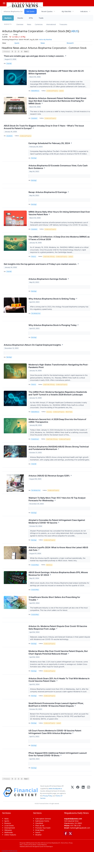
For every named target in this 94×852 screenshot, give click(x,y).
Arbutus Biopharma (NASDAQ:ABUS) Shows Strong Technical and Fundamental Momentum (59, 447)
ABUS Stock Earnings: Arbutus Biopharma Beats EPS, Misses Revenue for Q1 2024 (58, 573)
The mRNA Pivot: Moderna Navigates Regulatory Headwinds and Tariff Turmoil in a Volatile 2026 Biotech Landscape (58, 393)
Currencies (39, 24)
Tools (41, 18)
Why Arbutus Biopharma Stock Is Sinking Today (53, 299)
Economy (49, 411)
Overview (19, 24)
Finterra (33, 256)
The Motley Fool (35, 313)
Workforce (49, 565)
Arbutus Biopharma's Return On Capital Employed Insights (33, 345)
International (51, 24)
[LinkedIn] (83, 792)
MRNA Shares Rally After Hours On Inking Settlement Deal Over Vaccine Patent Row (59, 213)
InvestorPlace (35, 565)
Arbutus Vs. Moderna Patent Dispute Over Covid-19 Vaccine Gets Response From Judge (58, 627)
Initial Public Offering (48, 256)
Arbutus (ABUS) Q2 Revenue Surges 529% (50, 475)
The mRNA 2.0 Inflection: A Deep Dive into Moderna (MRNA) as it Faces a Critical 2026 (59, 238)
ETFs (31, 18)
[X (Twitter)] (72, 792)
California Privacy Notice (30, 844)
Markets (7, 18)
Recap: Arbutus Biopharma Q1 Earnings (49, 192)
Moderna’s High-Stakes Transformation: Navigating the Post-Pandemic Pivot (58, 365)
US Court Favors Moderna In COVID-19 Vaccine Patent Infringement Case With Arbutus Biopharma (55, 731)
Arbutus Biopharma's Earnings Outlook (49, 279)
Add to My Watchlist (45, 40)
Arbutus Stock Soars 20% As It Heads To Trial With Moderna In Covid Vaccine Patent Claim (59, 679)
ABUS (74, 31)
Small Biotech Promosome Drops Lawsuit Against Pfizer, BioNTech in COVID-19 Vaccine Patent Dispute (56, 704)
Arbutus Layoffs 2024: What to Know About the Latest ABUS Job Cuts (58, 548)
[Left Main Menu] (4, 3)
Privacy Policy (47, 796)
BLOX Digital (49, 846)
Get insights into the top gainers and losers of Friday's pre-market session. (41, 264)
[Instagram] (88, 792)
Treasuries (63, 24)
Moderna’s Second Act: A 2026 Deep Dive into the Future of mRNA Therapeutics (57, 420)
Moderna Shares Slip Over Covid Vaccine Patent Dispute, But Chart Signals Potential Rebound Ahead (58, 652)
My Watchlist (66, 11)
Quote (16, 43)
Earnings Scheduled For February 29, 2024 (50, 143)
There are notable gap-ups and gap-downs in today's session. (35, 56)
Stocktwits (34, 118)
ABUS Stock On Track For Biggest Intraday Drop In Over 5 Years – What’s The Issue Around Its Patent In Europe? (44, 127)
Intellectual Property (52, 90)
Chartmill (9, 63)
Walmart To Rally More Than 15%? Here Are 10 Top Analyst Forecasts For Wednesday (57, 499)
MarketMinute (35, 90)
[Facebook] (77, 792)
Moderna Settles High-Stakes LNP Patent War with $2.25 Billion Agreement (56, 72)
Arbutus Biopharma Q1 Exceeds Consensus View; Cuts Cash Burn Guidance (58, 166)
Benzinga (33, 158)
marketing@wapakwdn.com (80, 828)
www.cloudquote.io (55, 788)
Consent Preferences (9, 851)
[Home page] (25, 4)
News (29, 24)
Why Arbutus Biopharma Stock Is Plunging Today (54, 325)
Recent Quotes (47, 11)
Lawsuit (61, 90)
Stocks (20, 18)
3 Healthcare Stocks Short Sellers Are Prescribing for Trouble (54, 598)
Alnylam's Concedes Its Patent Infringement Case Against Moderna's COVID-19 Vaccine (57, 521)
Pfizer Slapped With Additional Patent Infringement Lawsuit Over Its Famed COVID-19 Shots (58, 754)
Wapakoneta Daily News (35, 843)
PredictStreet (35, 439)
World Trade (69, 411)
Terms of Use (64, 843)
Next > (26, 51)
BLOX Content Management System (35, 846)
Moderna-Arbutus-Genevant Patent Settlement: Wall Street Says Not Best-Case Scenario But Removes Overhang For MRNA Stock (57, 101)
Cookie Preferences (42, 844)
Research (70, 43)
